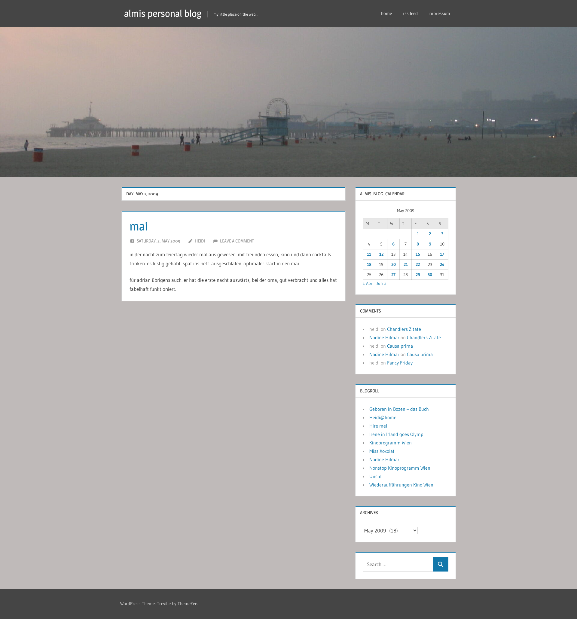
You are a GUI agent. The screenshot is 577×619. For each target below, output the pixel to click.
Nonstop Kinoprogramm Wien (399, 468)
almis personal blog (163, 13)
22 (418, 264)
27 (393, 274)
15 (418, 254)
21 (406, 264)
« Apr (367, 283)
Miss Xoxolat (382, 451)
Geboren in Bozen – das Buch (399, 409)
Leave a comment (237, 241)
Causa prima (400, 346)
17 (442, 254)
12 (381, 254)
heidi (200, 241)
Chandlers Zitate (404, 329)
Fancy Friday (400, 363)
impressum (439, 13)
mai (139, 226)
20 (393, 264)
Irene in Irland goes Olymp (396, 434)
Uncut (375, 476)
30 (430, 274)
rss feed (410, 13)
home (386, 13)
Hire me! (378, 426)
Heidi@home (382, 417)
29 (418, 274)
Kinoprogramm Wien (390, 443)
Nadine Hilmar (384, 337)
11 (369, 254)
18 (369, 264)
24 (442, 264)
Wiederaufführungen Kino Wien (401, 485)
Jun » (381, 283)
